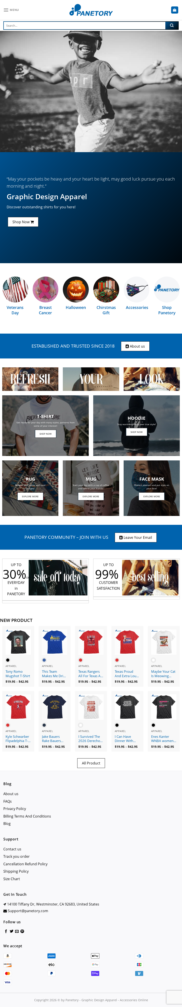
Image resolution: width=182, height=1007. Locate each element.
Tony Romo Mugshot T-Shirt (18, 673)
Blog (7, 823)
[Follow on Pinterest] (22, 931)
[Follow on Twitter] (11, 931)
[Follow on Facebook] (6, 931)
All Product (91, 763)
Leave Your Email (137, 537)
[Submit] (171, 25)
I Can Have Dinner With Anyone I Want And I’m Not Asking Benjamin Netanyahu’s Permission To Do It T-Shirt (126, 738)
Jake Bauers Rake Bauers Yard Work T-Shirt (52, 738)
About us (137, 346)
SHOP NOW (45, 433)
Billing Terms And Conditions (27, 816)
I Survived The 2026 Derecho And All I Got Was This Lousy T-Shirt (90, 738)
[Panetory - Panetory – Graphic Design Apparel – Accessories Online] (91, 10)
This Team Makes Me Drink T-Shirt (54, 673)
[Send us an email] (17, 931)
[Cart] (174, 10)
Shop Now (21, 221)
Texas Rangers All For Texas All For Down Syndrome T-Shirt (90, 673)
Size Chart (11, 878)
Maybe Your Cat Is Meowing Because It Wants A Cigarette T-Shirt (163, 673)
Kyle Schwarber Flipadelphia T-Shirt (17, 738)
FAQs (7, 801)
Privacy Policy (14, 808)
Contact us (12, 849)
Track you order (16, 856)
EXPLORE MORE (30, 496)
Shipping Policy (16, 871)
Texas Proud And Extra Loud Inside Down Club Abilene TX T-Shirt (127, 673)
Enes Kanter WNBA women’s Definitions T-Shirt (163, 738)
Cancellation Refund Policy (25, 864)
